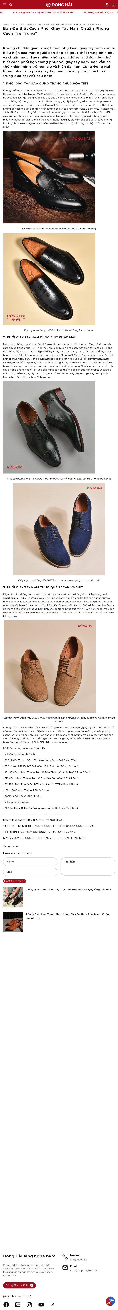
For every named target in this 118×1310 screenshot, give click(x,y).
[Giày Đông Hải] (59, 4)
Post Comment (14, 881)
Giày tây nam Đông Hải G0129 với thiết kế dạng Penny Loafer (58, 330)
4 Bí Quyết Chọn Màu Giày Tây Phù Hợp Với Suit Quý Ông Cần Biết (68, 889)
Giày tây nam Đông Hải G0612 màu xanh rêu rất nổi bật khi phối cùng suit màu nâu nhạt (59, 478)
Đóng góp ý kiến (17, 1285)
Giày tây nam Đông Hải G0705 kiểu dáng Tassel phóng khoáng (59, 228)
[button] (11, 5)
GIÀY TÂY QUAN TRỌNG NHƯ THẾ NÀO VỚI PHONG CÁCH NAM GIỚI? (44, 838)
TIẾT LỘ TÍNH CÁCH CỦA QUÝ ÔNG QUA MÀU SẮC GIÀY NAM (39, 832)
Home (5, 24)
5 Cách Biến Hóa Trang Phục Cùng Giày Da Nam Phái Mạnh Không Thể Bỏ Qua (68, 916)
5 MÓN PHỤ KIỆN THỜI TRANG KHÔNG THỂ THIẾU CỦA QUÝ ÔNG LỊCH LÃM (48, 826)
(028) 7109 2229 (78, 1259)
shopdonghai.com (62, 742)
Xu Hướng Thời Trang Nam (23, 24)
